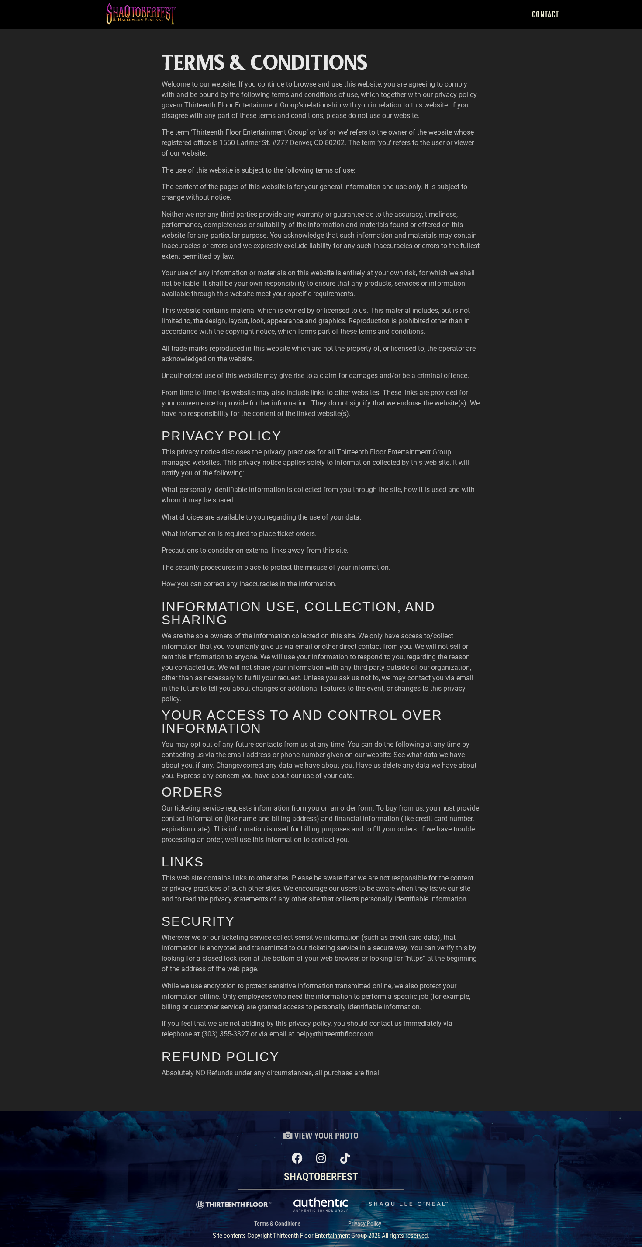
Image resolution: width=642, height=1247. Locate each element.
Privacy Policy (364, 1223)
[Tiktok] (345, 1158)
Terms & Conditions (277, 1223)
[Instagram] (321, 1158)
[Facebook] (297, 1158)
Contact (545, 14)
